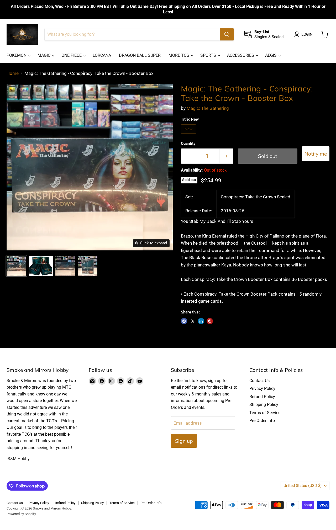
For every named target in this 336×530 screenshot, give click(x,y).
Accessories (241, 55)
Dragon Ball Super (140, 55)
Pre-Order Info (262, 420)
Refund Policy (262, 396)
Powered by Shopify (21, 514)
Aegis (271, 55)
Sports (208, 55)
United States (303, 485)
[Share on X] (193, 321)
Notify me (315, 154)
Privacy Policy (262, 388)
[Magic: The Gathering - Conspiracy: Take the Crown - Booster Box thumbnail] (16, 265)
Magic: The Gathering (208, 108)
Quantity (188, 143)
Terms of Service (264, 412)
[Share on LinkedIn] (201, 321)
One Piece (72, 55)
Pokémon (17, 55)
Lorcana (102, 55)
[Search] (227, 34)
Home (13, 73)
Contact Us (259, 380)
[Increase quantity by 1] (226, 156)
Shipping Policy (263, 404)
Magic (44, 55)
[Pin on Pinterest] (210, 321)
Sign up (184, 441)
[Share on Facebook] (184, 321)
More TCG (179, 55)
